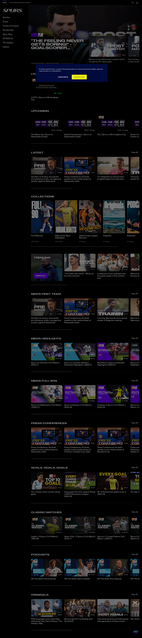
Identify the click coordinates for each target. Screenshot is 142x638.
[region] (72, 73)
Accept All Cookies (79, 77)
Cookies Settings (63, 77)
